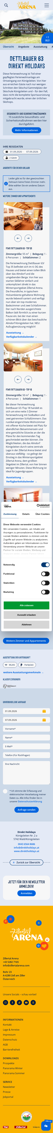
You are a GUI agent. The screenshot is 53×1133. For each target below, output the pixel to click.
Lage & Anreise (11, 1029)
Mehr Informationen (26, 130)
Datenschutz (10, 1039)
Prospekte (8, 1063)
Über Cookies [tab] (42, 514)
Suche (6, 5)
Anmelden (26, 893)
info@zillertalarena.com (16, 965)
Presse (6, 1092)
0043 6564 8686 (26, 844)
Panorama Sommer (14, 1073)
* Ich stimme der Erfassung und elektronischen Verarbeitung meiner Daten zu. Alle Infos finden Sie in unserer (28, 796)
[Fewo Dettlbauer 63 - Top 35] (23, 216)
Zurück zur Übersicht (28, 862)
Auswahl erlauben (26, 615)
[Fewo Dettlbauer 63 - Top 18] (23, 357)
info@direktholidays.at (26, 847)
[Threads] (33, 1002)
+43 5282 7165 (11, 962)
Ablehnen (27, 624)
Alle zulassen (26, 605)
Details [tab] (26, 514)
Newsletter (9, 1087)
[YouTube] (26, 1002)
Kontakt (7, 1024)
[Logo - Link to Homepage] (26, 5)
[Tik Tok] (19, 1002)
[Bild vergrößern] (26, 26)
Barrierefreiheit (11, 1049)
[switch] (45, 573)
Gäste (13, 157)
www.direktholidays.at (26, 851)
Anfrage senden (26, 809)
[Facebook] (12, 1002)
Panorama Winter (13, 1068)
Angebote (23, 46)
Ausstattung (40, 46)
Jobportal (8, 1097)
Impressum (9, 1034)
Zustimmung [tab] (9, 514)
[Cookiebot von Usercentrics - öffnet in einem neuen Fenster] (37, 506)
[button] (18, 238)
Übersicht (8, 46)
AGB (5, 1044)
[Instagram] (5, 1002)
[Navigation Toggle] (46, 5)
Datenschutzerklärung (30, 801)
